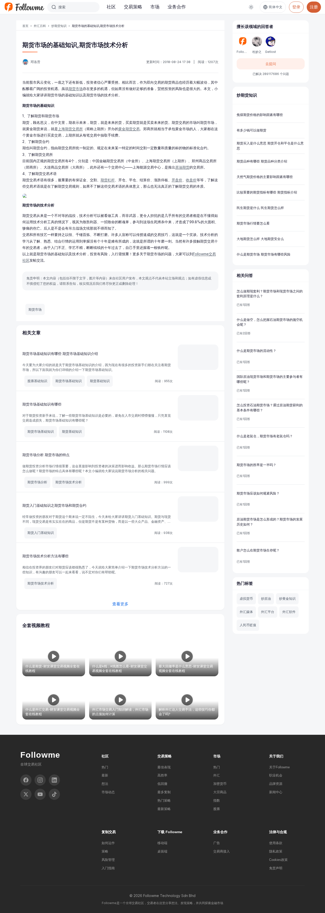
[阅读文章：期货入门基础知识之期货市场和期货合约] (198, 509)
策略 (105, 851)
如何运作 (108, 843)
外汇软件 (289, 612)
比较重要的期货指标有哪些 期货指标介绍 (267, 192)
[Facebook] (25, 780)
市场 (154, 6)
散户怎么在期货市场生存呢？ (258, 550)
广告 (216, 843)
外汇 (216, 775)
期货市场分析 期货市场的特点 (46, 455)
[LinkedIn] (54, 780)
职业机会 (275, 775)
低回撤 (162, 784)
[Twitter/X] (25, 794)
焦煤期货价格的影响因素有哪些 (260, 115)
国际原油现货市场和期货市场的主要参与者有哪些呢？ (270, 379)
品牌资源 (275, 784)
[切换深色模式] (251, 7)
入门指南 (108, 868)
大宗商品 (219, 792)
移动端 (162, 843)
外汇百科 (40, 26)
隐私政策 (275, 851)
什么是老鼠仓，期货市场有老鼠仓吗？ (265, 436)
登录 (296, 6)
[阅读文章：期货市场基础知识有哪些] (198, 408)
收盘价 (191, 180)
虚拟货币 (246, 598)
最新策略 (164, 809)
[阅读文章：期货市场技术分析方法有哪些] (198, 559)
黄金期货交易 (129, 129)
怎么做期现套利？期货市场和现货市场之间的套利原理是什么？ (270, 293)
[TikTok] (54, 794)
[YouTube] (40, 794)
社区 (111, 6)
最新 (105, 775)
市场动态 (108, 792)
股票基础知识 (37, 381)
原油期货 (182, 167)
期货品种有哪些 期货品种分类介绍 (262, 161)
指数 (216, 800)
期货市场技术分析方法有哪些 (45, 556)
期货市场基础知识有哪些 (41, 404)
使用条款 (275, 843)
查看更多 (120, 603)
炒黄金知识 (287, 598)
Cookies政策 (278, 860)
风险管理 (108, 860)
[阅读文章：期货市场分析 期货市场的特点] (198, 458)
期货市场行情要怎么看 (253, 223)
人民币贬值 (248, 625)
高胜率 (162, 775)
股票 (216, 809)
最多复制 (164, 792)
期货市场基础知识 (68, 381)
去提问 (270, 64)
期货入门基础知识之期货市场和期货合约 (54, 505)
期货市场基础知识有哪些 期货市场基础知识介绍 (60, 353)
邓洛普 (35, 62)
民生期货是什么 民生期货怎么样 (260, 208)
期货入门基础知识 (40, 533)
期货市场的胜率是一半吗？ (256, 465)
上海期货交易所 (70, 129)
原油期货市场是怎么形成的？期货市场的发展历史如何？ (270, 521)
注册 (314, 6)
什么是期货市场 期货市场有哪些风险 (263, 254)
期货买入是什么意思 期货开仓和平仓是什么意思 (270, 145)
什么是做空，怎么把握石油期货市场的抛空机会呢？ (270, 322)
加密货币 (219, 784)
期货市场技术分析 (68, 482)
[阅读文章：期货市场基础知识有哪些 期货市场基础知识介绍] (198, 357)
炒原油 (266, 598)
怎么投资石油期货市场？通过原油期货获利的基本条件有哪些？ (270, 407)
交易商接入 (221, 851)
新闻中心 (275, 792)
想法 (105, 784)
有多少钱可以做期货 (251, 130)
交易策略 (133, 6)
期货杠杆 (108, 180)
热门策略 (164, 800)
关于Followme (279, 767)
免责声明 (275, 868)
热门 (105, 767)
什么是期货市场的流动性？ (256, 351)
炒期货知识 (59, 26)
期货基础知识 (100, 381)
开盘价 (177, 180)
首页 (25, 26)
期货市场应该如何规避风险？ (258, 493)
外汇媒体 (246, 612)
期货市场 (76, 88)
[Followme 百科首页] (24, 7)
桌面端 (162, 851)
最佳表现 (164, 767)
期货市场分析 (37, 482)
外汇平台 (267, 612)
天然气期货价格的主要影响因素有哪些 (265, 177)
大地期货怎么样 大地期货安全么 (260, 239)
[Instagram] (40, 780)
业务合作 (177, 6)
